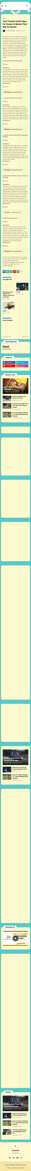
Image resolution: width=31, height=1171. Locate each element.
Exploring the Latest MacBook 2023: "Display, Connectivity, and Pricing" (8, 294)
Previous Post (7, 336)
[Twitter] (7, 271)
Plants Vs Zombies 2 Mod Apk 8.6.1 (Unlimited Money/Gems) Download (20, 414)
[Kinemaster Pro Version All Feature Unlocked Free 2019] (7, 769)
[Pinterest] (14, 271)
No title (18, 292)
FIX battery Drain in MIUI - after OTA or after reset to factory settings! (20, 405)
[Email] (17, 271)
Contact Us (15, 1168)
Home (4, 18)
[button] (2, 6)
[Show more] (21, 271)
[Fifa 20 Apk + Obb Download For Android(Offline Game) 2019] (7, 1132)
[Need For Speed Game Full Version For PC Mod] (7, 398)
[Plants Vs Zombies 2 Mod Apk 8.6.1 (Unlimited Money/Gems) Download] (7, 414)
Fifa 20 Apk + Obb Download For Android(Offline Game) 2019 (19, 1131)
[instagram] (21, 1157)
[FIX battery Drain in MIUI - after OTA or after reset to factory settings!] (7, 406)
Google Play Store (16, 212)
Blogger (12, 1165)
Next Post (24, 336)
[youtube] (17, 1157)
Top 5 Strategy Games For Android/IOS (13, 388)
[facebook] (9, 1157)
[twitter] (13, 1157)
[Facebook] (4, 271)
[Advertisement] (15, 456)
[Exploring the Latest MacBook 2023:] (9, 287)
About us (21, 1168)
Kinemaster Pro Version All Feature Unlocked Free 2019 (19, 768)
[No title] (22, 287)
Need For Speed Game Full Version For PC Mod (19, 397)
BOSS (24, 1165)
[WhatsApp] (11, 271)
